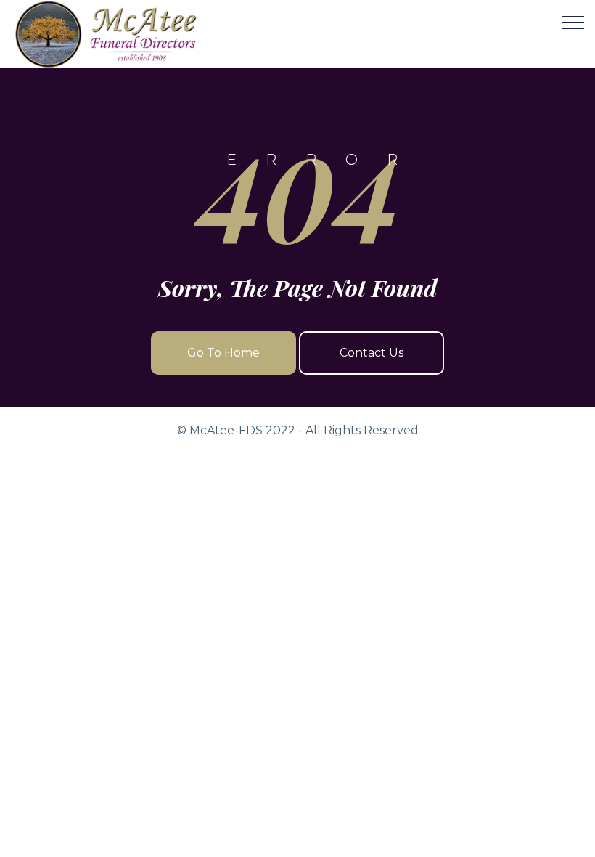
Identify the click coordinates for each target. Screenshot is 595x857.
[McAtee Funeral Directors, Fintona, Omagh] (124, 34)
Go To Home (223, 353)
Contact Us (371, 353)
